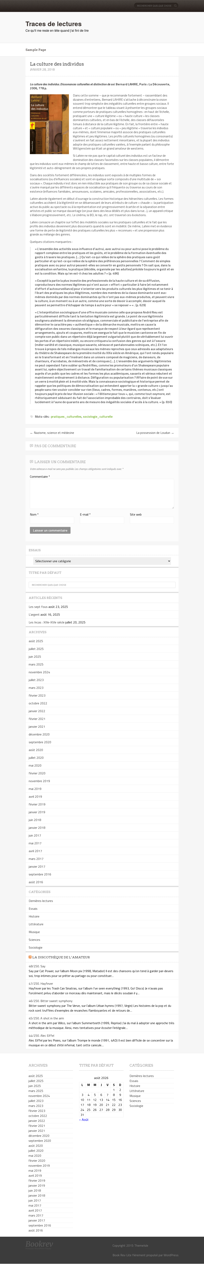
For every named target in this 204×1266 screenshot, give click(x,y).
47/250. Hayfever (41, 983)
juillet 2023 (36, 679)
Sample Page (36, 50)
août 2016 (36, 882)
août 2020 (36, 749)
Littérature (36, 924)
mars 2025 (36, 664)
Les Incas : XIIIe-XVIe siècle (47, 622)
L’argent (34, 614)
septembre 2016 (40, 874)
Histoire (34, 916)
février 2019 (37, 804)
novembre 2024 (39, 672)
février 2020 (37, 773)
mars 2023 (36, 687)
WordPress (171, 1255)
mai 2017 (35, 843)
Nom (34, 514)
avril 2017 (35, 851)
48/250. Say (37, 966)
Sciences (34, 939)
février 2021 (37, 718)
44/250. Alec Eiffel (41, 1035)
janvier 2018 (37, 827)
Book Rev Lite (122, 1255)
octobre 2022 (38, 703)
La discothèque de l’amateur (61, 957)
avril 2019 (35, 796)
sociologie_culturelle (98, 416)
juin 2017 (35, 835)
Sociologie (35, 947)
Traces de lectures (54, 23)
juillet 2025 (36, 648)
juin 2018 (35, 819)
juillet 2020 (36, 757)
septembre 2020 (40, 742)
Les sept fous (38, 606)
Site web (136, 514)
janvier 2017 (37, 866)
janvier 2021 (37, 726)
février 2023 (37, 695)
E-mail (85, 514)
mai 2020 (35, 765)
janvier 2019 (37, 812)
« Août (83, 1119)
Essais (33, 908)
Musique (34, 931)
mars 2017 (36, 858)
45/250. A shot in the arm (46, 1018)
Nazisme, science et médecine (52, 432)
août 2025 (36, 641)
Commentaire (40, 476)
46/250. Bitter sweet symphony (51, 1000)
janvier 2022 (37, 711)
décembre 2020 (39, 734)
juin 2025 (35, 656)
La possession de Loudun (155, 432)
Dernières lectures (41, 900)
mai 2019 (35, 788)
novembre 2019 (39, 781)
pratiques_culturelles (66, 416)
